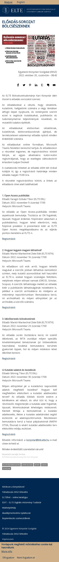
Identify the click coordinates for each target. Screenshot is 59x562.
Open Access (27, 465)
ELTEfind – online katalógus (15, 497)
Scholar (6, 468)
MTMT (37, 465)
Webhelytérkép (9, 507)
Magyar (8, 2)
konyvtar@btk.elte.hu (37, 440)
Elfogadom (8, 557)
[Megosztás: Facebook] (18, 86)
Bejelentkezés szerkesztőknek (16, 518)
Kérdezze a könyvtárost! (13, 486)
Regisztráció (8, 238)
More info (6, 551)
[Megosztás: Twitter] (24, 86)
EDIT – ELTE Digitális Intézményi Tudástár (21, 502)
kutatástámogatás (11, 465)
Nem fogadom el (26, 557)
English (21, 2)
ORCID (44, 465)
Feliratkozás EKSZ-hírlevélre (15, 492)
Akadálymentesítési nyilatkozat (16, 513)
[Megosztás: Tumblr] (42, 86)
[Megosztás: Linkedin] (36, 86)
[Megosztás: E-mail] (54, 86)
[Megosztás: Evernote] (48, 86)
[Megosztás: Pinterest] (30, 86)
